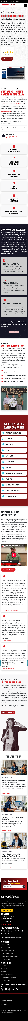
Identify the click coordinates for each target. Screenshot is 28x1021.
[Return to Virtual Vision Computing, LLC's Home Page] (8, 5)
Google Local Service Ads (7, 950)
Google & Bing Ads (5, 947)
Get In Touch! (14, 332)
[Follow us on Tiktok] (11, 930)
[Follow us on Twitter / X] (18, 930)
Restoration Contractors (7, 974)
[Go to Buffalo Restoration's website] (14, 398)
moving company (14, 103)
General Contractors (6, 966)
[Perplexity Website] (9, 989)
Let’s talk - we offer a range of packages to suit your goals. (14, 324)
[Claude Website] (6, 989)
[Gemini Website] (13, 989)
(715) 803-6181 (16, 1)
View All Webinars (8, 712)
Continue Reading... (6, 793)
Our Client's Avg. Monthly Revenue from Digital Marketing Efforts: (13, 122)
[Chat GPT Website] (2, 989)
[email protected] (7, 924)
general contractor (5, 103)
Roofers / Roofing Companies (8, 977)
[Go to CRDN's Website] (14, 73)
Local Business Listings (7, 953)
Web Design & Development (8, 945)
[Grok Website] (17, 989)
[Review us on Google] (5, 933)
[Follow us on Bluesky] (15, 930)
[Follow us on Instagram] (5, 930)
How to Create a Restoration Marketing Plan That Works (11, 855)
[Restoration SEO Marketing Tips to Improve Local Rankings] (14, 767)
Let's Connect (7, 59)
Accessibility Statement (6, 1000)
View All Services (5, 959)
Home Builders (4, 969)
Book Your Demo (7, 910)
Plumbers (3, 971)
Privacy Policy (4, 1004)
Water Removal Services (7, 640)
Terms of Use (4, 1008)
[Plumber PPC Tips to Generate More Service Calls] (14, 804)
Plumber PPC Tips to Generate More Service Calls (13, 818)
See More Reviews (8, 570)
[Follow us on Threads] (8, 930)
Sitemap (3, 997)
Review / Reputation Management (9, 956)
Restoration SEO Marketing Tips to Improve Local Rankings (13, 781)
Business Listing (10, 1012)
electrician (21, 103)
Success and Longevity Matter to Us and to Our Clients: (13, 128)
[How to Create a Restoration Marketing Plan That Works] (14, 841)
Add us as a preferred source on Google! (11, 937)
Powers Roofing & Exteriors (8, 668)
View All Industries (5, 980)
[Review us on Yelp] (8, 933)
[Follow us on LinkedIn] (22, 930)
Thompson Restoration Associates (10, 610)
